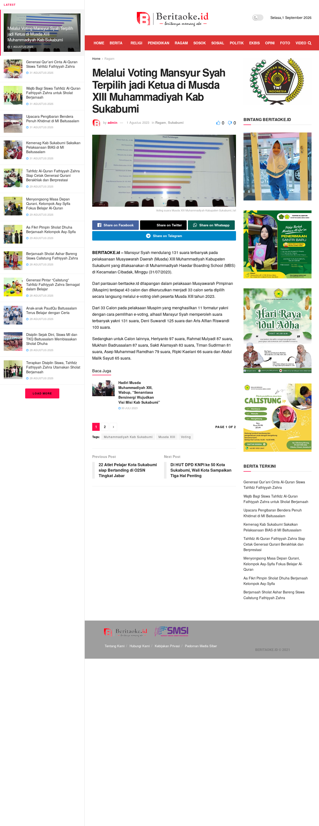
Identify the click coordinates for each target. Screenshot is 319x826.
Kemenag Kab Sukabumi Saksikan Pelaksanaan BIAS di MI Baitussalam (53, 147)
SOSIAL (217, 42)
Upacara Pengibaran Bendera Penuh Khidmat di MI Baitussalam (52, 118)
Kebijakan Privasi (167, 645)
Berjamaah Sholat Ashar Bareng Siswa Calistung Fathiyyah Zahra (52, 255)
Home (96, 58)
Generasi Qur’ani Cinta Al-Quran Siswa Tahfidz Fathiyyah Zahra (52, 64)
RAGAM (181, 42)
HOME (99, 42)
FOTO (285, 42)
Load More (42, 393)
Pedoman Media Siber (201, 645)
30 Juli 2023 (129, 408)
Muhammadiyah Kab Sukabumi (128, 437)
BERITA (116, 42)
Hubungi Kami (140, 645)
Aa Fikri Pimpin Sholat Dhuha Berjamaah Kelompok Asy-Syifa (51, 229)
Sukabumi (176, 122)
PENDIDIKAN (158, 42)
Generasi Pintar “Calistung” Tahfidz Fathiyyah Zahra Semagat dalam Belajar (53, 284)
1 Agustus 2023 (138, 122)
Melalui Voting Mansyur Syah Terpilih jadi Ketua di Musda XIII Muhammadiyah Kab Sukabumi (40, 34)
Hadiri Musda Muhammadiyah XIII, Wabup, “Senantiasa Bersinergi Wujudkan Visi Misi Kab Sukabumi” (139, 392)
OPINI (270, 42)
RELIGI (136, 42)
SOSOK (199, 42)
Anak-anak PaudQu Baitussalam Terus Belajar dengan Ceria (51, 310)
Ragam (109, 58)
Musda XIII (167, 437)
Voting (186, 437)
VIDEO (301, 42)
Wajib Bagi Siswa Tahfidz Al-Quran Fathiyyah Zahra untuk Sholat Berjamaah (53, 93)
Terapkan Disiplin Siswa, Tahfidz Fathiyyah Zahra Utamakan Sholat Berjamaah (53, 367)
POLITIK (237, 42)
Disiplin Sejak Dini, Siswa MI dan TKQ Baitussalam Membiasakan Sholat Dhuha (51, 339)
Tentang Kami (115, 645)
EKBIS (254, 42)
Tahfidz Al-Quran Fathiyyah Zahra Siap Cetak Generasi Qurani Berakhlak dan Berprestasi (53, 175)
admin (112, 122)
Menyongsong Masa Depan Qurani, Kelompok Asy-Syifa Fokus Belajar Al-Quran (48, 203)
